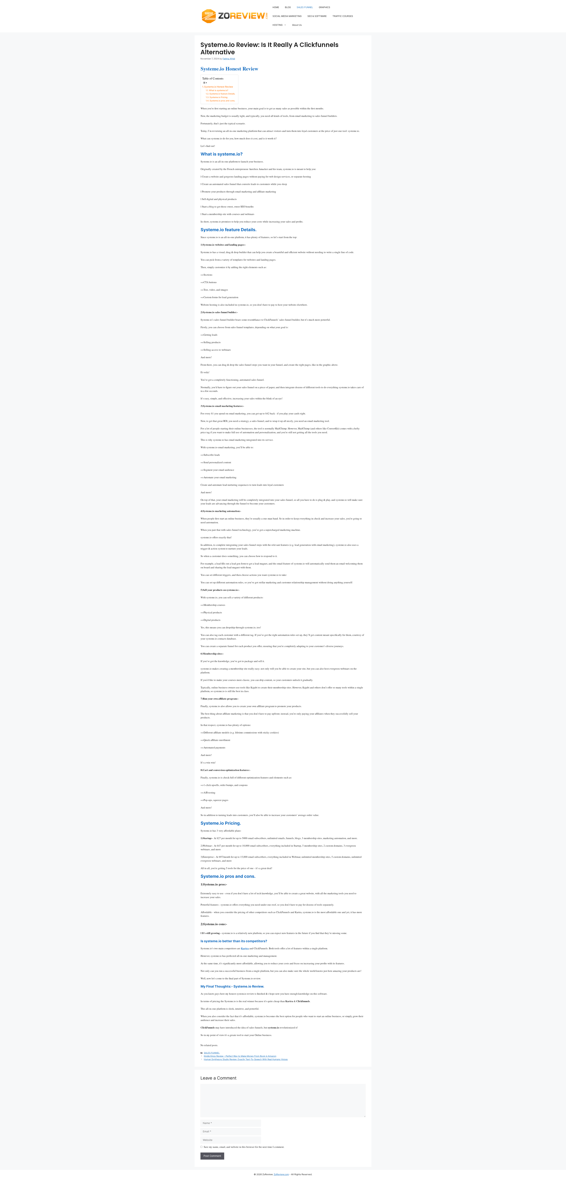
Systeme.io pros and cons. (222, 100)
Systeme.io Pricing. (219, 97)
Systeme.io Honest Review (218, 86)
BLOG (288, 7)
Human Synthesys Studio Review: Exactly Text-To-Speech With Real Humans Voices (246, 1059)
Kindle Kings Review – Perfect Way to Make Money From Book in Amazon (240, 1056)
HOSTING (278, 25)
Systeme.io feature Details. (222, 94)
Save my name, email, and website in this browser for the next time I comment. (244, 1147)
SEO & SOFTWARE (317, 16)
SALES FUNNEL (305, 7)
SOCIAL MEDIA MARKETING (287, 16)
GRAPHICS (324, 7)
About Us (297, 25)
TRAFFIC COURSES (343, 16)
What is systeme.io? (218, 90)
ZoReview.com (281, 1174)
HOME (276, 7)
